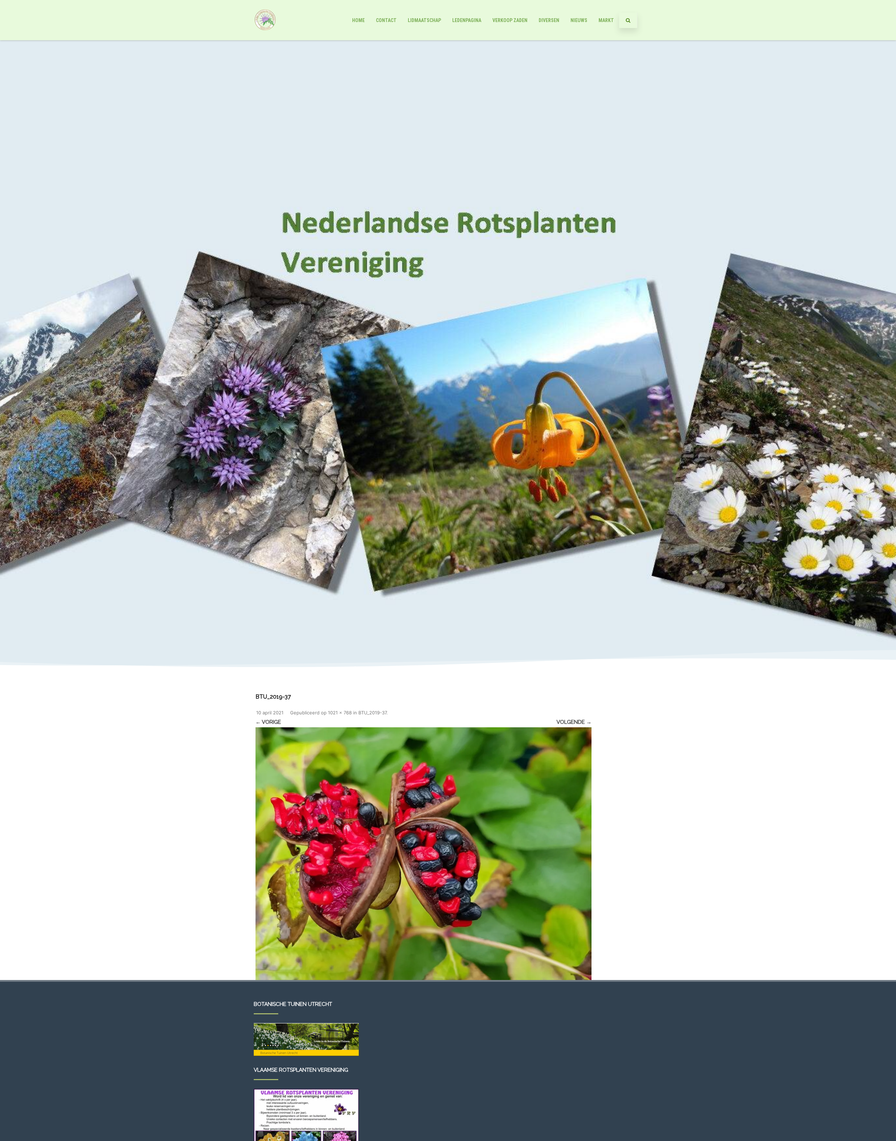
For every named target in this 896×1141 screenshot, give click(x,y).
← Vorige (268, 722)
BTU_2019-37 (372, 712)
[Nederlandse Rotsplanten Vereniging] (265, 37)
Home (358, 20)
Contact (386, 20)
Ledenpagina (466, 20)
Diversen (549, 20)
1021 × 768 (340, 712)
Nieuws (578, 20)
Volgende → (574, 722)
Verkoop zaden (509, 20)
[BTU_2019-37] (423, 853)
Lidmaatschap (424, 20)
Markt (606, 20)
